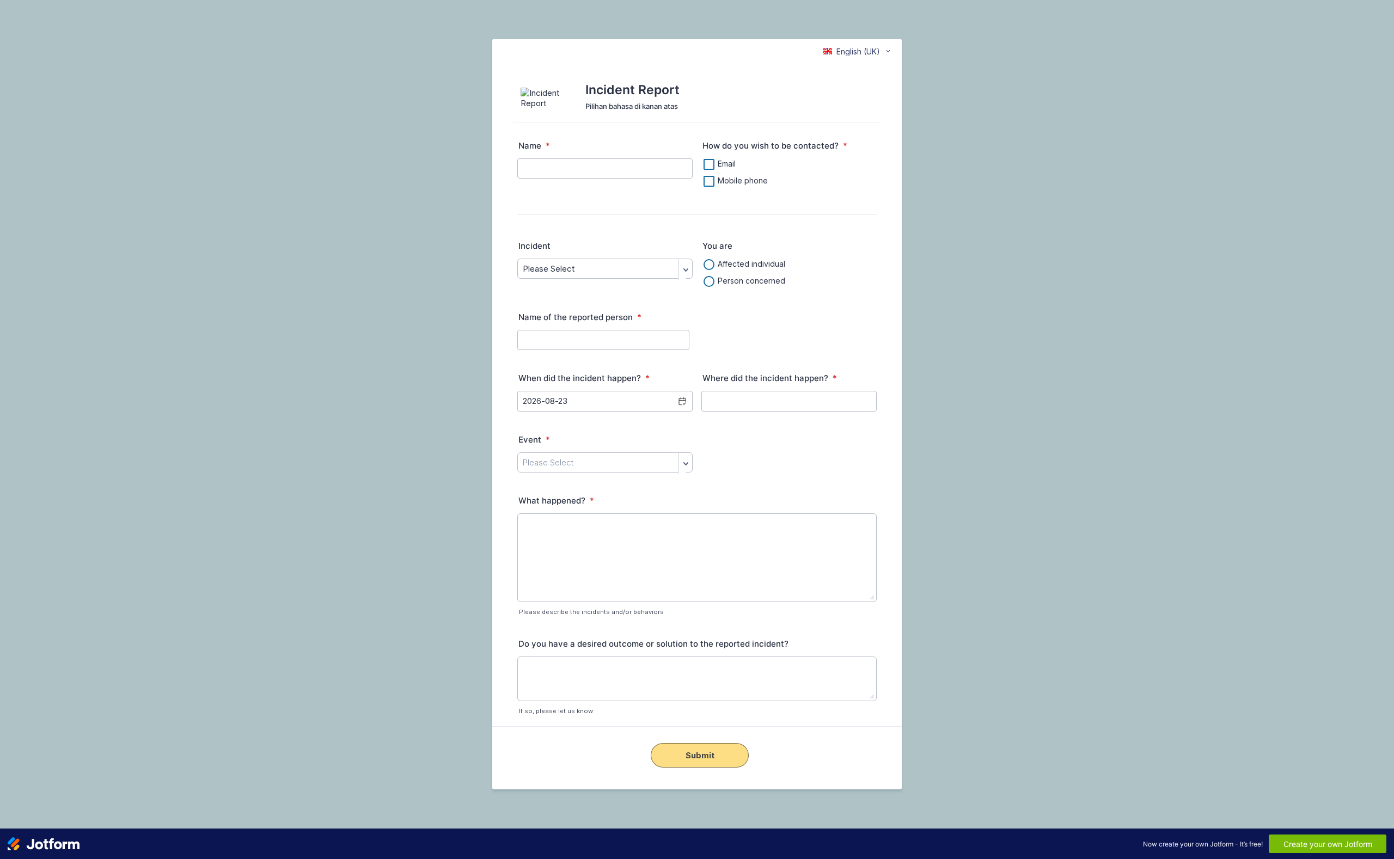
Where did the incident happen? (769, 378)
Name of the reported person (579, 317)
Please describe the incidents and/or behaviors (591, 612)
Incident (534, 246)
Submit (700, 755)
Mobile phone (743, 180)
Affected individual (751, 263)
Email (727, 163)
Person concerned (751, 280)
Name (534, 145)
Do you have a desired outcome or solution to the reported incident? (654, 644)
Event (534, 439)
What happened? (556, 500)
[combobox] (857, 51)
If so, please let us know (556, 711)
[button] (682, 401)
